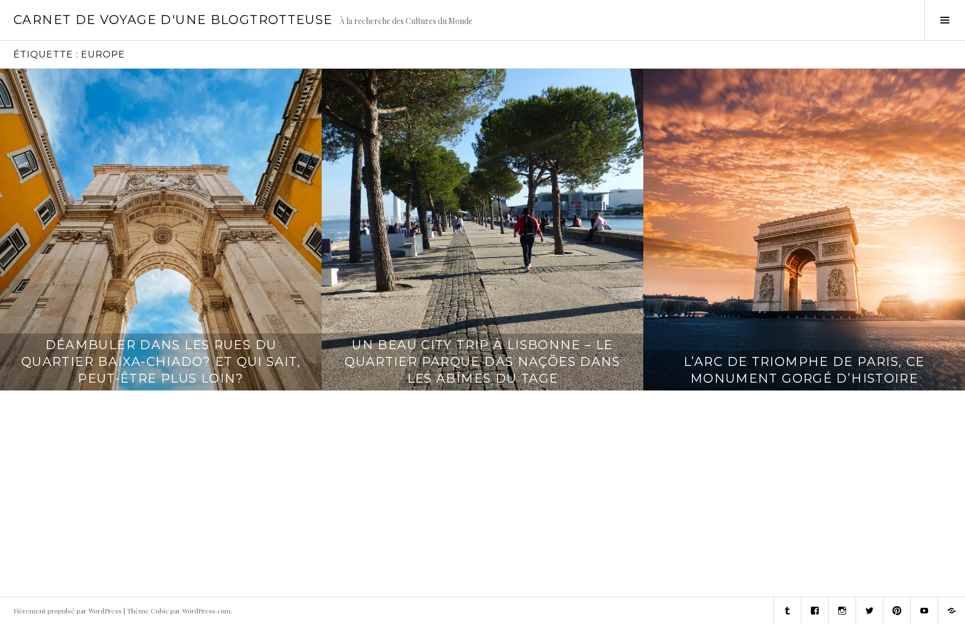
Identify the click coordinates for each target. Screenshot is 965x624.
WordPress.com (206, 610)
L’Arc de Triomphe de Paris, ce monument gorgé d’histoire (804, 370)
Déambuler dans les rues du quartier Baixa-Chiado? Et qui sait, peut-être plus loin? (160, 361)
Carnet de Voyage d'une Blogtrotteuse (173, 19)
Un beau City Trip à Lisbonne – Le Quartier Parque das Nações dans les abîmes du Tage (482, 361)
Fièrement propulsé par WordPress (67, 610)
